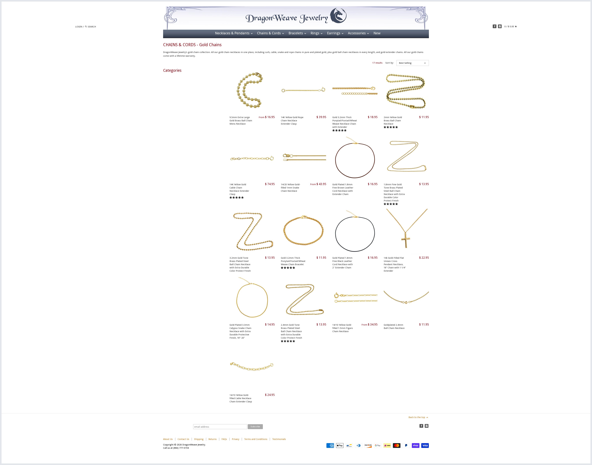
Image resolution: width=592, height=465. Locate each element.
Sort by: (389, 62)
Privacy (235, 439)
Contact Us (183, 439)
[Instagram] (500, 26)
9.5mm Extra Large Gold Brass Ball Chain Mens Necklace (241, 120)
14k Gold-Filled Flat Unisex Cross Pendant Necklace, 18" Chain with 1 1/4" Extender (395, 264)
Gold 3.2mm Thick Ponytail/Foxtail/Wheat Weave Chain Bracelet (293, 261)
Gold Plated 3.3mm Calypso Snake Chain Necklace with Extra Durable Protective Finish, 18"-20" (240, 331)
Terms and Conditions (255, 439)
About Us (168, 439)
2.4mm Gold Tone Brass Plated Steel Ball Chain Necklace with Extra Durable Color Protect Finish (291, 331)
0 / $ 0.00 (509, 26)
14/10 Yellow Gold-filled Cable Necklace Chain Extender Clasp (241, 398)
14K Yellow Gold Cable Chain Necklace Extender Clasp (239, 189)
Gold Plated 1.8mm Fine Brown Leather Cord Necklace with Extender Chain (342, 189)
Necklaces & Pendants (232, 33)
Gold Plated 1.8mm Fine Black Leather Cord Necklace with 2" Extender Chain (342, 263)
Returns (212, 439)
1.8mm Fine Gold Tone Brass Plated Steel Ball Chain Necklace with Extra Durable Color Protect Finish (394, 192)
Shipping (199, 439)
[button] (339, 130)
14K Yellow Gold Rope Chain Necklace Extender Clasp (292, 120)
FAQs (224, 439)
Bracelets (296, 33)
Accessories (357, 33)
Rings (315, 33)
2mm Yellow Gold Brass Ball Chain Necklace (393, 120)
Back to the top (417, 417)
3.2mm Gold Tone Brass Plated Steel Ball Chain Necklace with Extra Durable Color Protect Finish (240, 264)
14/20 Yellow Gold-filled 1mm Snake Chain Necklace (290, 187)
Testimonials (279, 439)
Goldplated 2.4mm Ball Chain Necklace (394, 326)
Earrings (334, 33)
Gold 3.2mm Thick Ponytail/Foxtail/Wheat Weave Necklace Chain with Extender (344, 122)
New (377, 33)
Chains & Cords (269, 33)
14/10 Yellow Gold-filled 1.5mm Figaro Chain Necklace (342, 328)
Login (78, 26)
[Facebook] (494, 26)
